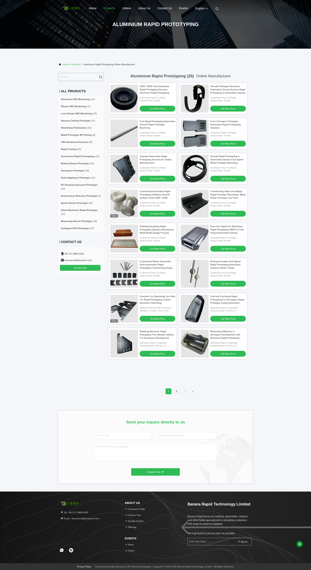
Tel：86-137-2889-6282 (75, 512)
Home (93, 8)
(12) (78, 99)
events (183, 8)
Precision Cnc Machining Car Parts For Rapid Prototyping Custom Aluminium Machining (157, 299)
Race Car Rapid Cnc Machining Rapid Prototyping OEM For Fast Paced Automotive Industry (227, 229)
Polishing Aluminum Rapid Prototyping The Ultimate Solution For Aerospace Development (157, 334)
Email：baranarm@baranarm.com (81, 518)
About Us (144, 8)
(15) (79, 113)
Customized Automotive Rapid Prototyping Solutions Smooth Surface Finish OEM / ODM (155, 194)
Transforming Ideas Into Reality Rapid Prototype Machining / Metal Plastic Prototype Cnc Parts (228, 194)
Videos (126, 8)
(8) (78, 135)
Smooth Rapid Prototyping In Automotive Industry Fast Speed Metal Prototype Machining (226, 159)
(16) (76, 127)
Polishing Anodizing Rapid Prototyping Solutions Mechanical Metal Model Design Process (157, 229)
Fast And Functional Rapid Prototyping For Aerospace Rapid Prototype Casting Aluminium (227, 299)
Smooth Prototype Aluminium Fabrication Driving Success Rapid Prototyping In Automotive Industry (227, 89)
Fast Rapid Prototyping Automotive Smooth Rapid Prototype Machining (157, 124)
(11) (76, 106)
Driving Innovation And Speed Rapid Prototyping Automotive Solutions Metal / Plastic (225, 264)
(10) (71, 149)
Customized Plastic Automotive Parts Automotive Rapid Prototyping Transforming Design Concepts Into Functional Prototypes (156, 268)
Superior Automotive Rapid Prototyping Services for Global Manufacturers (155, 159)
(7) (81, 196)
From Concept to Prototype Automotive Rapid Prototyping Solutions (225, 124)
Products (109, 8)
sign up (243, 541)
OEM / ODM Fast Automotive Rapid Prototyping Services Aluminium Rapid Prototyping (154, 89)
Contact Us (164, 8)
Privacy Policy (84, 566)
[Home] (71, 8)
